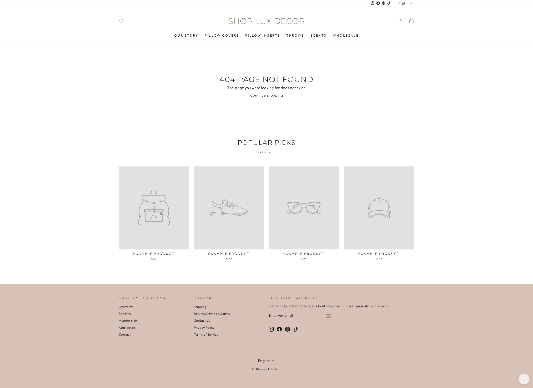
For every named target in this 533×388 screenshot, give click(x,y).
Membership (128, 320)
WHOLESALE (346, 35)
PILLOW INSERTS (262, 35)
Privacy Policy (204, 328)
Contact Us (202, 320)
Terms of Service (206, 334)
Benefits (125, 314)
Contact (125, 334)
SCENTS (318, 35)
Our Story (186, 35)
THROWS (295, 35)
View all (266, 152)
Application (127, 328)
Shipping (200, 307)
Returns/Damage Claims (212, 314)
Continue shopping (266, 95)
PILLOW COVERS (222, 35)
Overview (126, 307)
